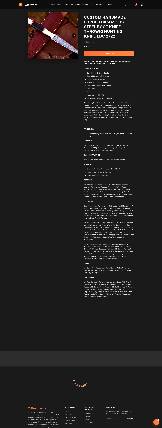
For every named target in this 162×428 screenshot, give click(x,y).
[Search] (125, 5)
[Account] (130, 5)
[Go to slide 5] (56, 57)
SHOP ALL (68, 411)
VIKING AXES (69, 420)
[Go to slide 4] (54, 57)
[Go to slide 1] (49, 57)
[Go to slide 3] (52, 57)
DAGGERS (68, 423)
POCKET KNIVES (71, 417)
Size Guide (89, 422)
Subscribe (130, 418)
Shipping (88, 416)
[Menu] (142, 5)
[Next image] (74, 35)
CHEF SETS (69, 414)
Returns (88, 419)
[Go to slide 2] (51, 57)
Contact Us (89, 413)
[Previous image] (31, 35)
